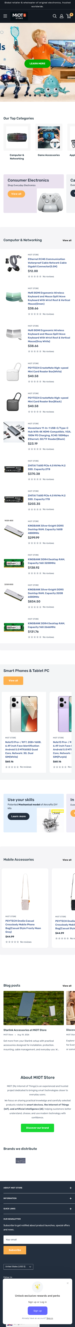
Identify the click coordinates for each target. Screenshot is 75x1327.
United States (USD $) (15, 1266)
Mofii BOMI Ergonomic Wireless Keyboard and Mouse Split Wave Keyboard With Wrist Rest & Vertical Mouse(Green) (49, 298)
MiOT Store (33, 255)
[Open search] (55, 16)
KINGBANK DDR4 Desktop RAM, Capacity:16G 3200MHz (46, 561)
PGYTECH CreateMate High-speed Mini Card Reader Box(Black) (48, 399)
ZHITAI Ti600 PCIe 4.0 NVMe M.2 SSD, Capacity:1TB (47, 497)
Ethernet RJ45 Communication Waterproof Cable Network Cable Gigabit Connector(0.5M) (47, 263)
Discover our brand (37, 1127)
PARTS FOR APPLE (37, 63)
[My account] (61, 16)
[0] (68, 16)
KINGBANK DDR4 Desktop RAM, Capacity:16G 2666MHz (46, 625)
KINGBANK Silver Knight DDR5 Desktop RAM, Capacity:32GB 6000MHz (46, 593)
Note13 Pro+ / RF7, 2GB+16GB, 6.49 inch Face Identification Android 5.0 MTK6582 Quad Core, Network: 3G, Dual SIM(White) (23, 749)
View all (67, 240)
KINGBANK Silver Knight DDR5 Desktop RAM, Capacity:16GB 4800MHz (46, 529)
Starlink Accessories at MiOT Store (25, 1030)
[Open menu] (5, 16)
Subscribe (15, 1250)
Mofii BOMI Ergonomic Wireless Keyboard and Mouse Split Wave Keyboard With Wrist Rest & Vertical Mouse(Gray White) (49, 336)
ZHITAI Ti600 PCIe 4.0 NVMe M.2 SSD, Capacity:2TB (47, 467)
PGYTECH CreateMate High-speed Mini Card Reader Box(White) (48, 369)
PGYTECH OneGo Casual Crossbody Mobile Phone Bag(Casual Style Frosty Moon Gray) (23, 926)
